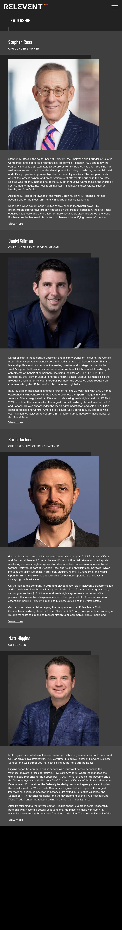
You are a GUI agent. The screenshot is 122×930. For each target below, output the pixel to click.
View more (15, 223)
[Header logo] (26, 7)
